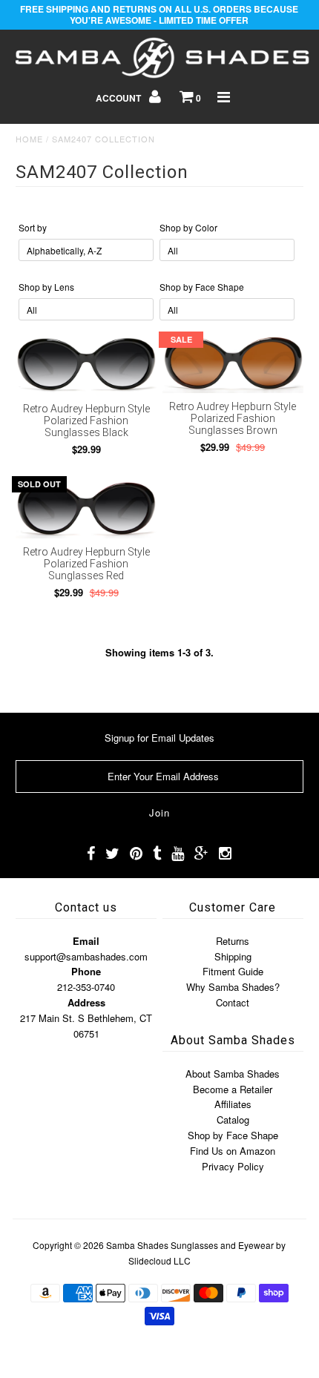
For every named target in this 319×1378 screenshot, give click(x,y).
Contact (232, 1002)
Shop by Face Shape (233, 1135)
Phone (86, 971)
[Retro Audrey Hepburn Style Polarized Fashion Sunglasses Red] (86, 509)
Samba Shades (137, 1245)
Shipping (232, 956)
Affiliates (232, 1104)
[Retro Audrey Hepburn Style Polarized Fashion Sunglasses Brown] (232, 364)
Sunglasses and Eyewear (222, 1245)
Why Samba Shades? (233, 987)
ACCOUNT (119, 98)
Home (29, 139)
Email (86, 941)
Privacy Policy (233, 1166)
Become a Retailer (232, 1089)
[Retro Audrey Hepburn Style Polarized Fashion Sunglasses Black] (86, 365)
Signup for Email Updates (159, 738)
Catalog (233, 1119)
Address (86, 1002)
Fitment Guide (233, 971)
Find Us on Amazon (232, 1151)
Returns (232, 941)
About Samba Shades (232, 1074)
